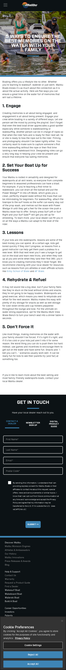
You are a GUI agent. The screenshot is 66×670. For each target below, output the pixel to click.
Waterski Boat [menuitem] (12, 597)
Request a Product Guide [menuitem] (17, 583)
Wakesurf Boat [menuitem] (12, 590)
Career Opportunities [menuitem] (15, 608)
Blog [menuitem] (7, 565)
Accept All (32, 664)
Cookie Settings (33, 645)
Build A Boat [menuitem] (11, 601)
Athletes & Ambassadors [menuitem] (17, 550)
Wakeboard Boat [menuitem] (13, 594)
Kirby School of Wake (18, 271)
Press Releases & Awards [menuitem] (17, 561)
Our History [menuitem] (10, 554)
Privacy (30, 509)
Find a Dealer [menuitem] (11, 586)
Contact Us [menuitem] (10, 575)
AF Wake (39, 271)
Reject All (33, 655)
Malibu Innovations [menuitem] (14, 557)
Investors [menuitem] (9, 612)
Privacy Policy (22, 638)
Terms (35, 509)
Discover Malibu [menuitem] (13, 542)
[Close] (62, 620)
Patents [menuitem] (9, 615)
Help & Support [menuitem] (12, 571)
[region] (33, 643)
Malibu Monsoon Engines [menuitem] (17, 546)
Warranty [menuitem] (9, 579)
